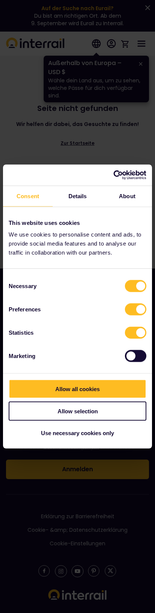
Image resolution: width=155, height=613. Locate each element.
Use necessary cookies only (77, 433)
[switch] (135, 309)
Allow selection (78, 411)
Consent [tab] (28, 196)
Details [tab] (77, 196)
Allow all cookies (77, 389)
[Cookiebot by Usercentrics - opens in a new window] (113, 175)
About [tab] (127, 196)
